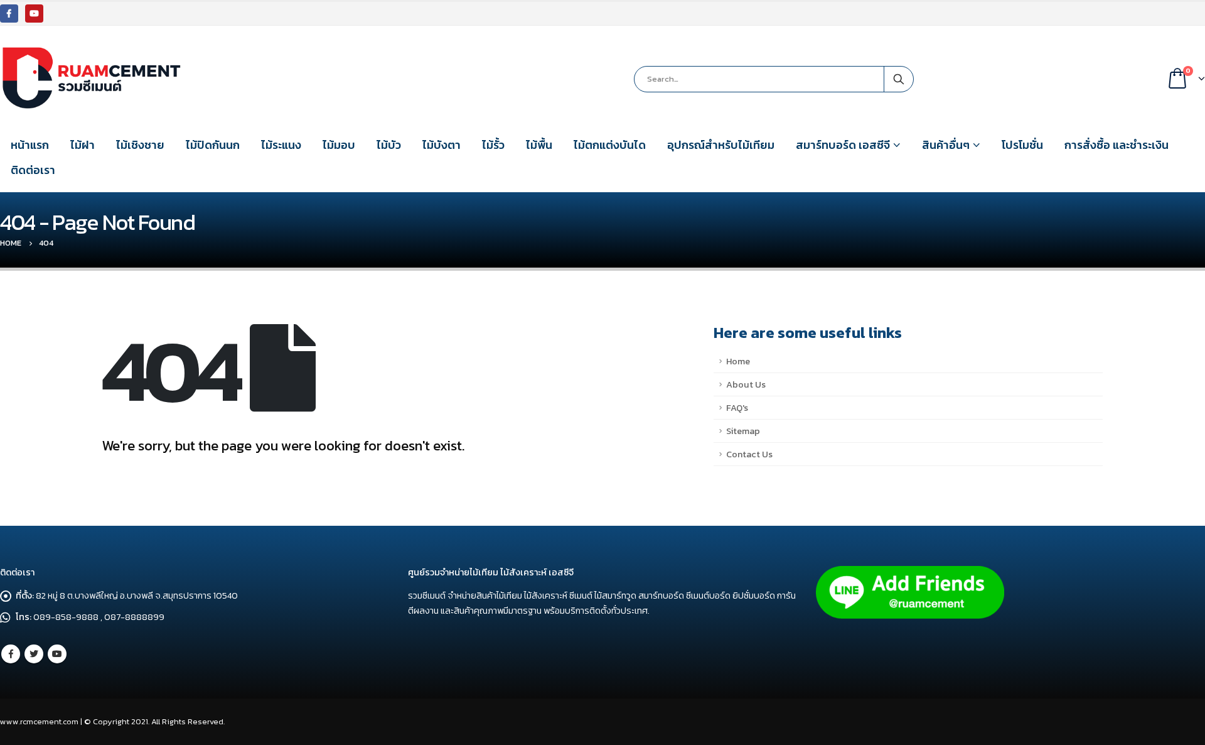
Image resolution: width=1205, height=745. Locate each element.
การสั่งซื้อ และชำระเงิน (1116, 144)
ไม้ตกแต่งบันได (610, 144)
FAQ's (737, 408)
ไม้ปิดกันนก (213, 144)
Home (738, 361)
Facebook (10, 653)
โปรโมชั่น (1022, 144)
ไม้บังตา (441, 144)
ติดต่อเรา (33, 169)
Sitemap (743, 431)
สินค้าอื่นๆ (946, 144)
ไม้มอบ (339, 144)
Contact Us (749, 454)
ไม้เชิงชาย (140, 144)
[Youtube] (34, 13)
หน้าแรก (30, 144)
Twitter (33, 653)
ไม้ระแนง (281, 144)
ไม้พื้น (539, 144)
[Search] (898, 79)
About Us (746, 384)
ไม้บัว (389, 144)
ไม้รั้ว (493, 144)
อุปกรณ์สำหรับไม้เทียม (720, 144)
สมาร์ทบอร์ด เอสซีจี (843, 144)
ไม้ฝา (82, 144)
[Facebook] (9, 13)
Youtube (57, 653)
